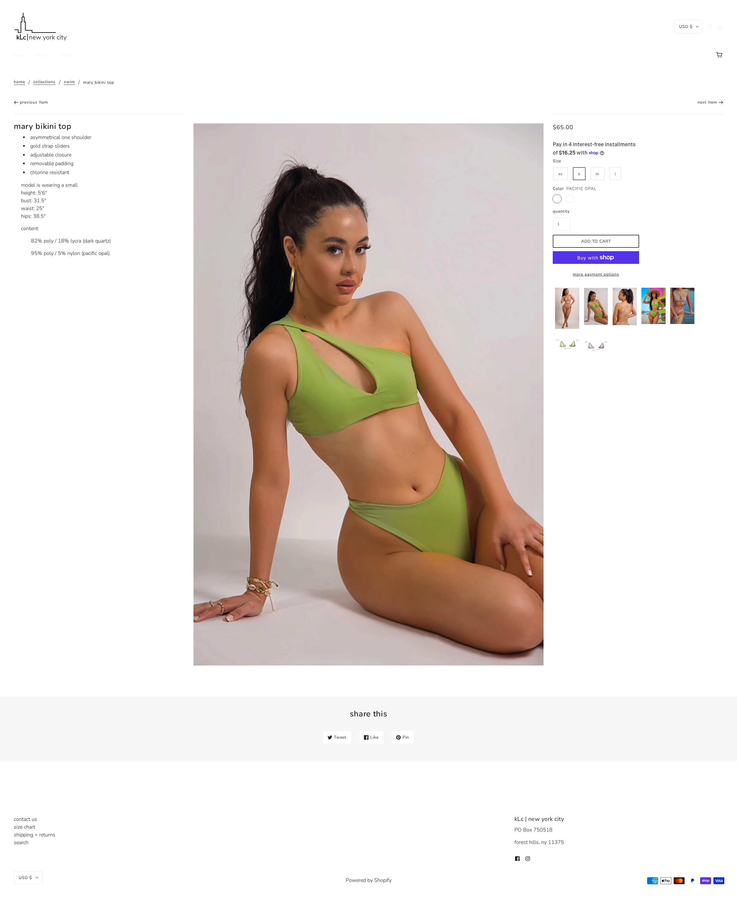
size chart (24, 826)
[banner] (40, 26)
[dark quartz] (570, 199)
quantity (561, 211)
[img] (710, 26)
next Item (707, 102)
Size (557, 161)
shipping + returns (34, 834)
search (21, 842)
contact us (25, 819)
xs (560, 174)
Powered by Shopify (369, 880)
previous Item (34, 102)
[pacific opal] (557, 199)
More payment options (596, 274)
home (19, 82)
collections (44, 82)
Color (558, 188)
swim (69, 82)
